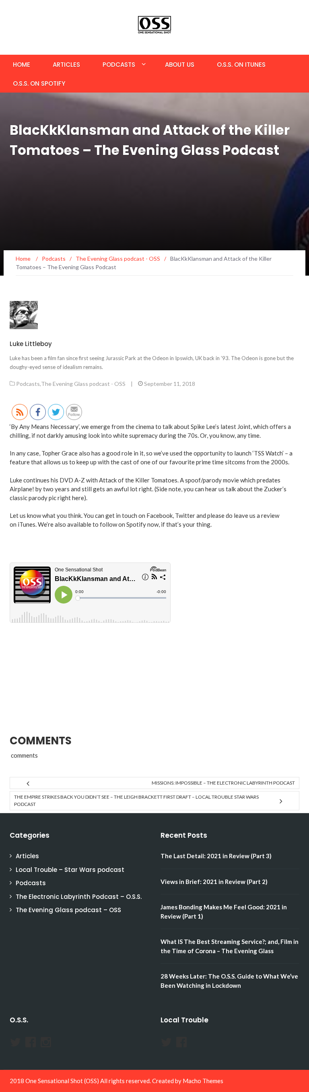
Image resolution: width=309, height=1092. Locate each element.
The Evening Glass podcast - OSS (83, 383)
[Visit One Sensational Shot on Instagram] (46, 1044)
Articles (66, 64)
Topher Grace (59, 453)
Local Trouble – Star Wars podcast (70, 869)
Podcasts (119, 64)
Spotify (136, 524)
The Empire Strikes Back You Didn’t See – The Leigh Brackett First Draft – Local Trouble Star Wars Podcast (136, 800)
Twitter (185, 515)
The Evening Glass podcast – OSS (68, 910)
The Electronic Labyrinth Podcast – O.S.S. (79, 896)
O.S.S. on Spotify (39, 83)
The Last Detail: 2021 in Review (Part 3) (216, 855)
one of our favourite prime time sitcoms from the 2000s (214, 462)
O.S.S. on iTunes (241, 64)
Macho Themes (203, 1080)
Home (21, 64)
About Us (179, 64)
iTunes (26, 524)
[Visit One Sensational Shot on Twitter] (15, 1044)
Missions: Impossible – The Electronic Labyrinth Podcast (223, 783)
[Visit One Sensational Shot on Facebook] (30, 1044)
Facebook (159, 515)
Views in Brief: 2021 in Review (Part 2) (214, 881)
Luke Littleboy (31, 344)
